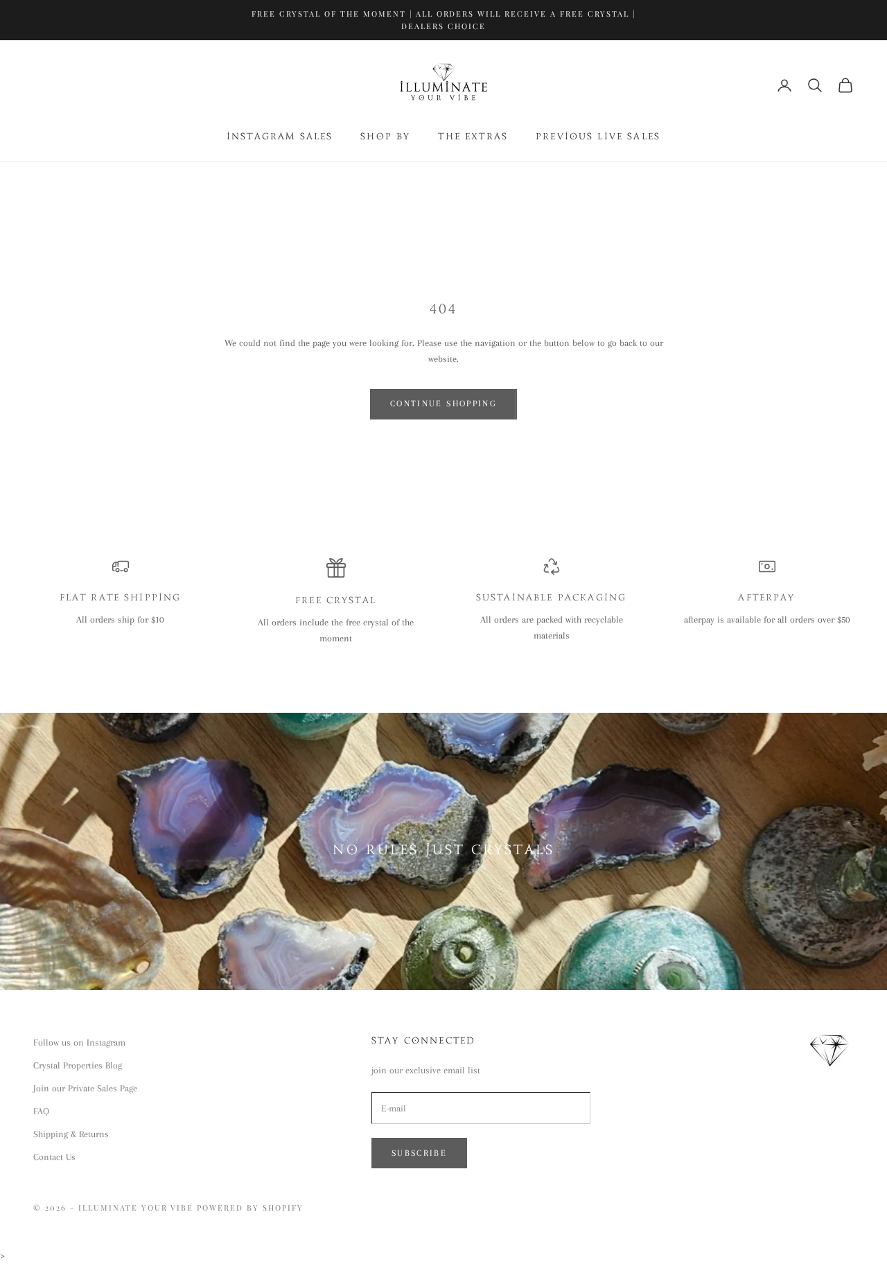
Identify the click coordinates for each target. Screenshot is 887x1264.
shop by (385, 137)
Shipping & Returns (71, 1134)
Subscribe (419, 1153)
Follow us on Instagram (79, 1042)
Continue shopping (443, 403)
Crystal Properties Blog (77, 1065)
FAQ (41, 1111)
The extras (473, 137)
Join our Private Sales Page (85, 1088)
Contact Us (54, 1157)
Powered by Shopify (250, 1207)
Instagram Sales (280, 137)
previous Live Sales (598, 137)
